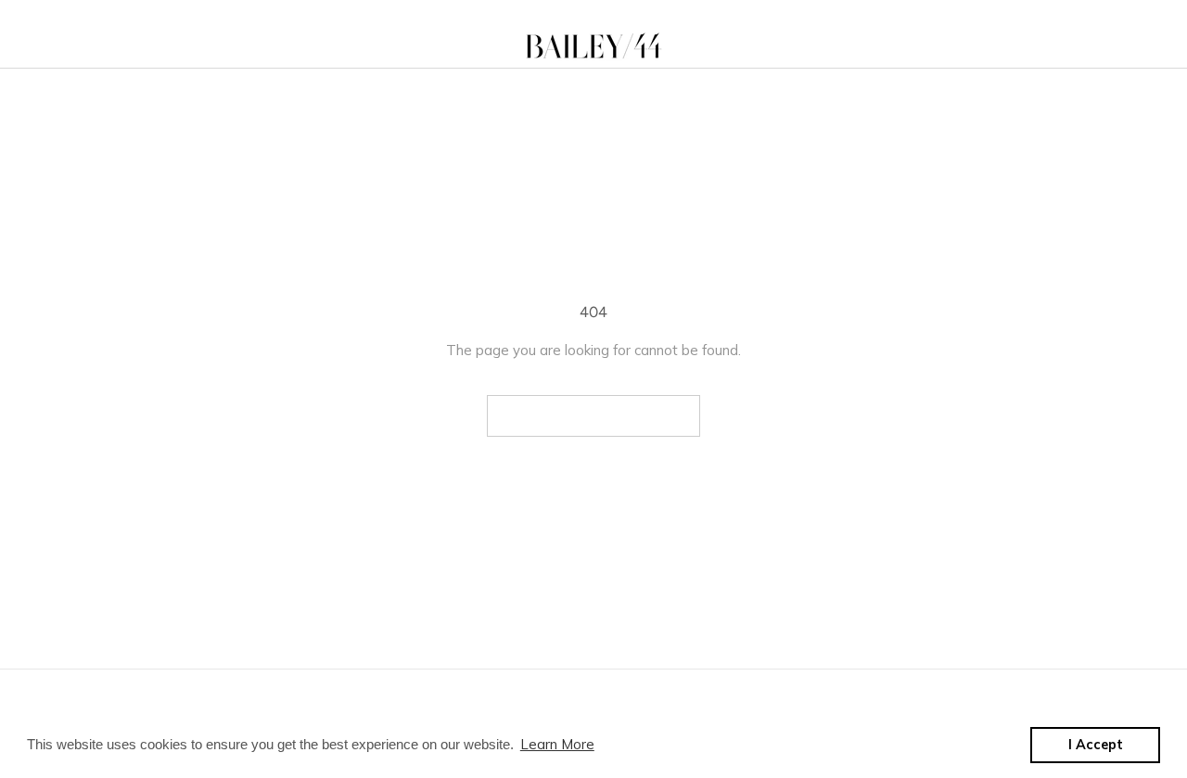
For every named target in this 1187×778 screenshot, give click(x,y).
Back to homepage (594, 416)
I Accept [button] (1095, 744)
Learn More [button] (557, 744)
